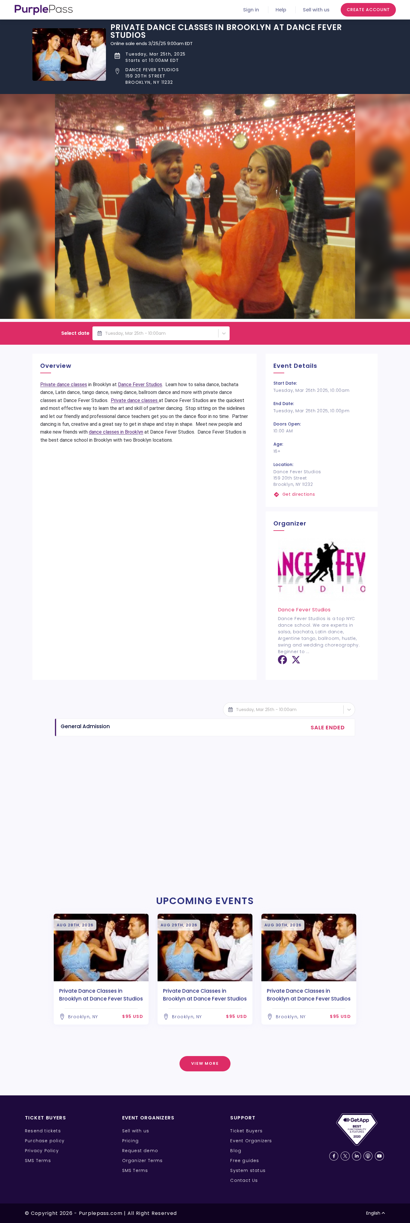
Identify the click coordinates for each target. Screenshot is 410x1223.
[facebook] (282, 661)
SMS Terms (38, 1161)
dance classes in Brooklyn (116, 432)
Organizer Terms (142, 1161)
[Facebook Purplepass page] (333, 1156)
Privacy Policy (42, 1151)
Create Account (368, 10)
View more (205, 1063)
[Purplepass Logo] (43, 10)
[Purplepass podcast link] (367, 1156)
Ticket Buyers (246, 1131)
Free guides (244, 1161)
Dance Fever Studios (140, 384)
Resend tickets (43, 1131)
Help (281, 9)
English (373, 1213)
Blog (235, 1151)
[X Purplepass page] (345, 1156)
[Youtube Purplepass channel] (379, 1156)
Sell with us (316, 9)
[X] (295, 661)
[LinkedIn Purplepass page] (356, 1156)
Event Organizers (251, 1141)
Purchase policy (45, 1141)
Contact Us (244, 1180)
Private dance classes (63, 384)
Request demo (140, 1151)
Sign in (251, 9)
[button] (244, 76)
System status (248, 1170)
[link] (321, 494)
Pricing (130, 1141)
